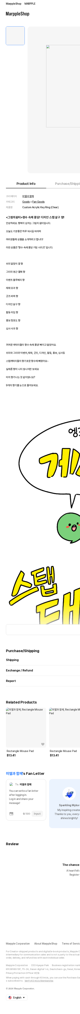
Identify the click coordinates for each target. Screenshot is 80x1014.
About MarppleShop (45, 943)
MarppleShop (13, 3)
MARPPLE (30, 3)
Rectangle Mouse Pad (20, 751)
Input (37, 813)
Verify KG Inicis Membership (39, 981)
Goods (26, 201)
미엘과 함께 (28, 196)
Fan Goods (38, 201)
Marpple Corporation (18, 943)
